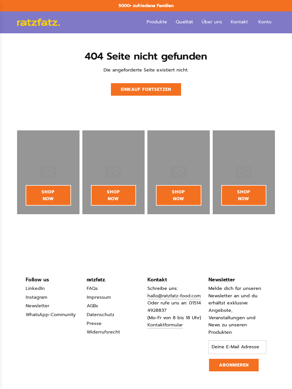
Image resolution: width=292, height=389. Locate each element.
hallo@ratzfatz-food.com (174, 295)
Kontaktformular (165, 325)
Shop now (48, 195)
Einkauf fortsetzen (146, 89)
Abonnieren (234, 365)
